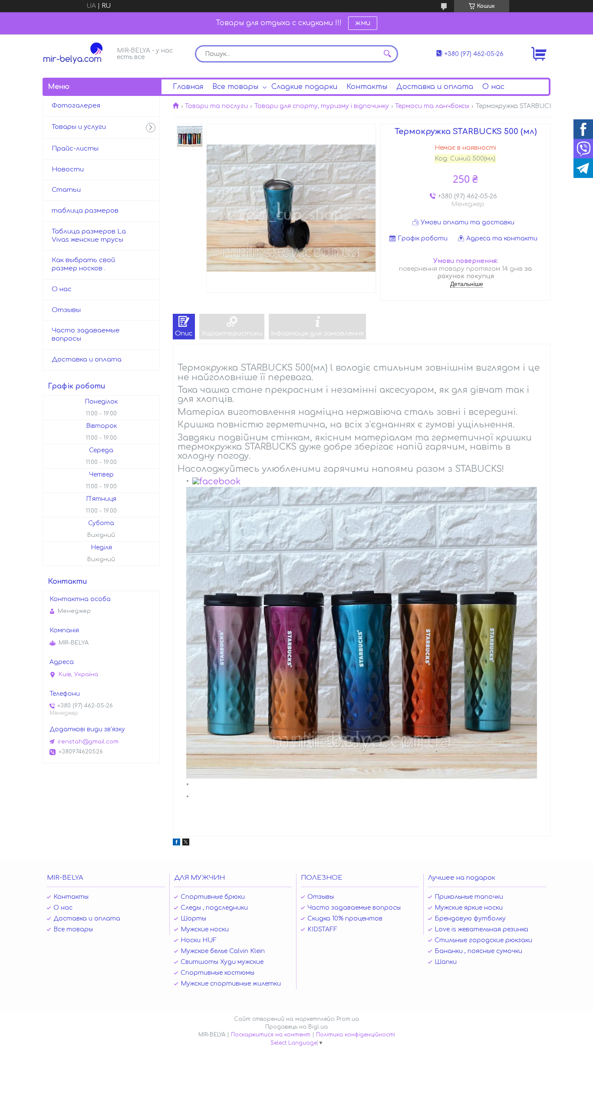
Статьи (66, 190)
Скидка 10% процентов (344, 918)
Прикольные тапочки (469, 897)
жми (362, 23)
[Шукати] (387, 53)
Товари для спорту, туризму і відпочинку (321, 106)
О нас (493, 87)
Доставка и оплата (434, 87)
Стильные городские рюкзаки (483, 940)
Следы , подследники (214, 907)
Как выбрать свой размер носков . (83, 264)
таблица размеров (85, 210)
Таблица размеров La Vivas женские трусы (89, 235)
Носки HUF (199, 940)
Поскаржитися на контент (270, 1035)
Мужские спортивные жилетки (231, 983)
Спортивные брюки (213, 897)
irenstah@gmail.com (88, 742)
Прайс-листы (75, 148)
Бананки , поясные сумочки (478, 951)
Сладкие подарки (304, 87)
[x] (185, 843)
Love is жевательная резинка (481, 929)
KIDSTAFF (322, 929)
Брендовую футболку (470, 918)
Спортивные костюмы (217, 973)
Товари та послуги (216, 106)
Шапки (446, 962)
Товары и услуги (79, 127)
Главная (188, 87)
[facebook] (176, 843)
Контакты (366, 87)
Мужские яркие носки (469, 907)
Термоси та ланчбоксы (432, 106)
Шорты (193, 918)
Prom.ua (347, 1019)
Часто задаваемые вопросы (86, 334)
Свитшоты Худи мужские (222, 962)
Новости (68, 169)
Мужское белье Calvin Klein (223, 951)
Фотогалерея (76, 105)
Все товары (235, 87)
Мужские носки (205, 929)
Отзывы (66, 310)
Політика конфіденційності (355, 1035)
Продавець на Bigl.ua (296, 1027)
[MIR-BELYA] (77, 53)
